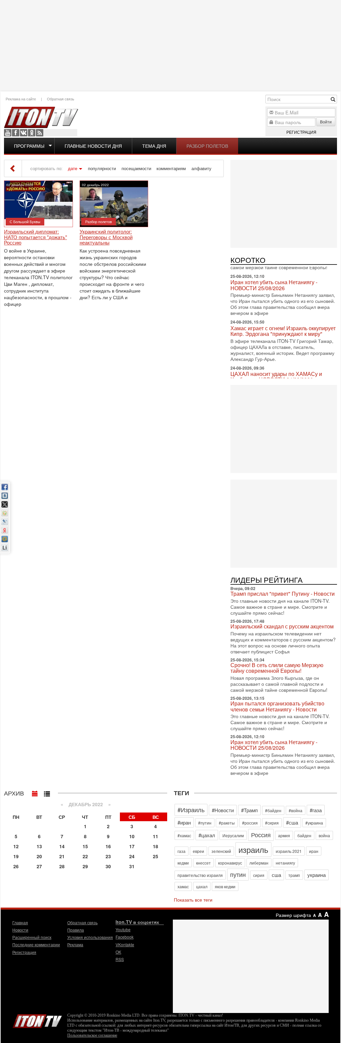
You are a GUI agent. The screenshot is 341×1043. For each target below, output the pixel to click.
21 (62, 856)
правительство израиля (200, 875)
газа (181, 851)
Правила (75, 930)
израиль (253, 849)
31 (132, 866)
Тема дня (154, 145)
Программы (29, 145)
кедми (183, 863)
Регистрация (301, 132)
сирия (258, 875)
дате (72, 168)
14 (62, 846)
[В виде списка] (47, 792)
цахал (201, 886)
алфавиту (201, 168)
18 (155, 846)
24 (132, 856)
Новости (20, 930)
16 (108, 846)
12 (16, 846)
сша (276, 874)
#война (295, 810)
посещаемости (136, 168)
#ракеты (227, 823)
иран (313, 851)
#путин (204, 823)
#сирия (272, 823)
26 (16, 866)
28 (62, 866)
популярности (102, 168)
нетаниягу (285, 863)
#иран (184, 822)
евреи (198, 851)
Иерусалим (233, 835)
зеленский (221, 851)
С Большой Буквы (25, 221)
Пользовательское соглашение (92, 1035)
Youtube (7, 132)
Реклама (75, 944)
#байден (273, 810)
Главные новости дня (93, 145)
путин (238, 874)
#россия (250, 823)
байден (304, 835)
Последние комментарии (36, 944)
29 (85, 866)
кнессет (203, 863)
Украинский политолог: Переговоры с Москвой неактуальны (106, 237)
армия (284, 835)
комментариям (171, 168)
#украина (314, 823)
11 (155, 836)
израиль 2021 (289, 851)
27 (39, 866)
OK (31, 132)
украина (316, 874)
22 (85, 856)
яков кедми (225, 886)
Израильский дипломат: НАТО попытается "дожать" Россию (35, 237)
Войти (326, 121)
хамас (183, 886)
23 (108, 856)
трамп (294, 875)
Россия (261, 834)
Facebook (15, 132)
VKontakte (23, 132)
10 (132, 836)
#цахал (206, 835)
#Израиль (190, 809)
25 (155, 856)
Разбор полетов (207, 145)
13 (39, 846)
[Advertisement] (170, 45)
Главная (20, 922)
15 (85, 846)
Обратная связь (60, 98)
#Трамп (249, 810)
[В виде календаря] (35, 792)
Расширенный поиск (31, 937)
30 (108, 866)
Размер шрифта (293, 915)
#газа (316, 810)
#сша (292, 822)
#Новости (223, 810)
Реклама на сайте (21, 98)
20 (39, 856)
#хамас (184, 835)
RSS (39, 132)
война (324, 835)
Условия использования (90, 937)
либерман (258, 863)
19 (16, 856)
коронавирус (230, 863)
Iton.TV (37, 1019)
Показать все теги (193, 899)
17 (132, 846)
